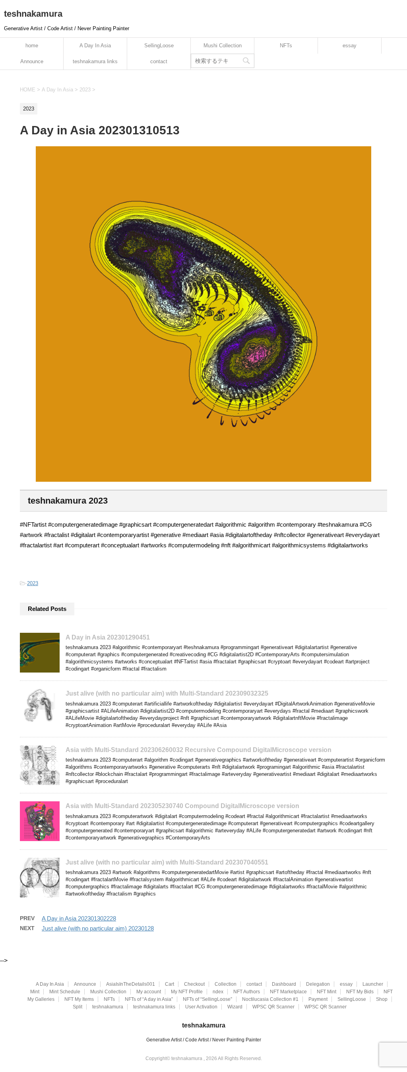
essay (350, 45)
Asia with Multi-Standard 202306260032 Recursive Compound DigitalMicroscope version (198, 749)
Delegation (318, 984)
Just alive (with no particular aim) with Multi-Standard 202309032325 (167, 693)
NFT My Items (79, 999)
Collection (225, 984)
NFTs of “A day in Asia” (149, 999)
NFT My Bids (360, 991)
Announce (31, 61)
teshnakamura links (95, 61)
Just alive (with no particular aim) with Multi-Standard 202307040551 (167, 862)
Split (77, 1007)
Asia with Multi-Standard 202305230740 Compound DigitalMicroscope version (182, 806)
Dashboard (284, 984)
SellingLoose (159, 45)
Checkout (194, 984)
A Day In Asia (95, 45)
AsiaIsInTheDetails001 (130, 984)
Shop (382, 999)
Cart (169, 984)
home (31, 45)
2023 (32, 583)
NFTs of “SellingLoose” (207, 999)
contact (158, 61)
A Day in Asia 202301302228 (79, 918)
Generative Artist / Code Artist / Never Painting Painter (203, 1040)
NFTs (286, 45)
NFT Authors (246, 991)
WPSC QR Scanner (273, 1007)
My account (148, 991)
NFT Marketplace (288, 991)
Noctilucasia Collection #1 (270, 999)
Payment (318, 999)
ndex (218, 991)
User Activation (201, 1007)
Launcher (372, 984)
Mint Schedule (64, 991)
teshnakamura (33, 14)
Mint (34, 991)
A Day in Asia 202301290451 (108, 637)
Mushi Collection (223, 45)
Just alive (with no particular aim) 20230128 (98, 928)
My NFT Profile (187, 991)
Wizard (234, 1007)
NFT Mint (326, 991)
